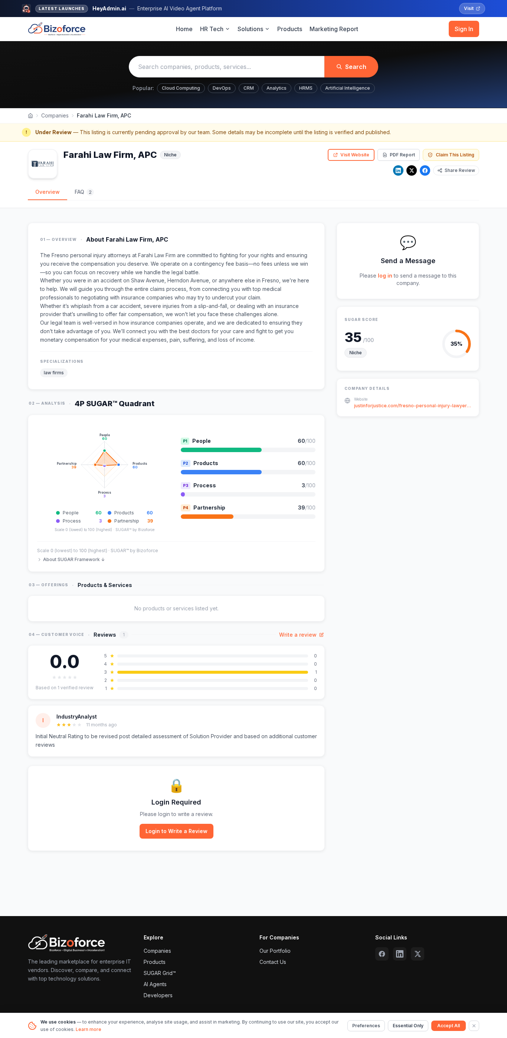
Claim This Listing (455, 154)
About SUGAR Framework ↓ (74, 559)
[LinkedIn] (398, 170)
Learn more (88, 1029)
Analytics (276, 88)
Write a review (298, 634)
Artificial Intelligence (347, 88)
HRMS (306, 88)
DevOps (222, 88)
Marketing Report (334, 29)
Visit (469, 8)
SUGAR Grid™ (160, 973)
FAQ (83, 192)
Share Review (460, 170)
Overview (47, 192)
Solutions (250, 29)
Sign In (464, 29)
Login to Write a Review (176, 831)
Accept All (448, 1025)
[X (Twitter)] (417, 954)
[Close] (474, 1026)
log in (385, 275)
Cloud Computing (181, 88)
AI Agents (155, 984)
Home (184, 29)
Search (355, 66)
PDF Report (402, 154)
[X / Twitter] (411, 170)
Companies (55, 115)
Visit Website (354, 154)
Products (289, 29)
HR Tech (211, 29)
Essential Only (408, 1025)
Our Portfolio (275, 951)
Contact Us (272, 962)
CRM (248, 88)
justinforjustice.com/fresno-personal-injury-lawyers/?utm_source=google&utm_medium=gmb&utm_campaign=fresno (412, 406)
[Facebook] (425, 170)
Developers (158, 995)
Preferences (366, 1025)
